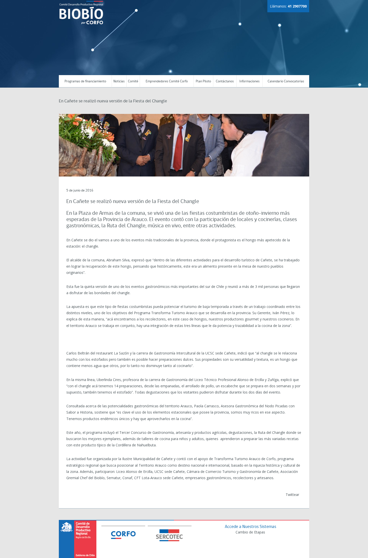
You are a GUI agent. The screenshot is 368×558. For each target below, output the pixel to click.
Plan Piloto (203, 81)
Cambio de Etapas (250, 532)
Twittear (292, 494)
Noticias (119, 81)
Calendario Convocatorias (286, 81)
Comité (133, 81)
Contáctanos (225, 81)
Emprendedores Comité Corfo (167, 81)
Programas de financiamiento (85, 81)
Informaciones (249, 81)
